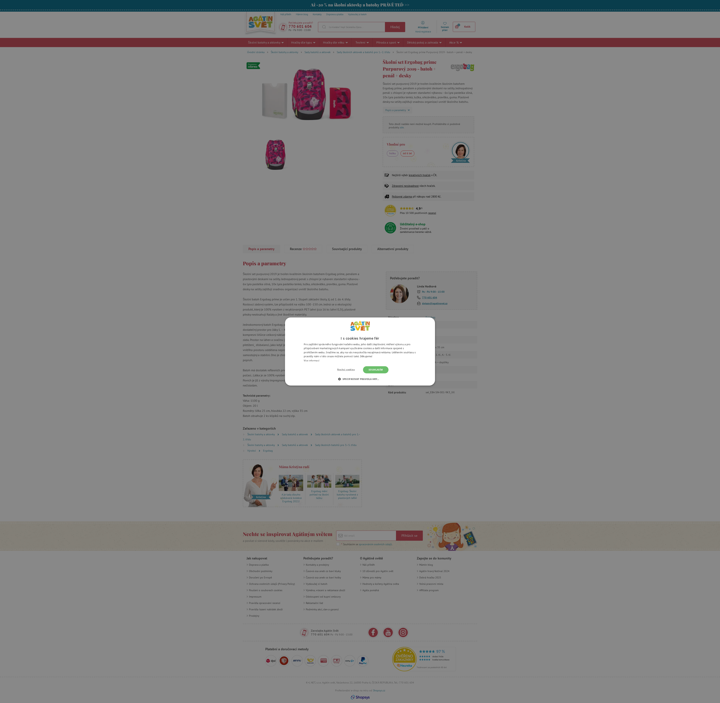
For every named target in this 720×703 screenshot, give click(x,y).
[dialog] (360, 351)
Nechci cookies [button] (346, 369)
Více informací (311, 360)
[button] (360, 379)
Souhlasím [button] (376, 369)
